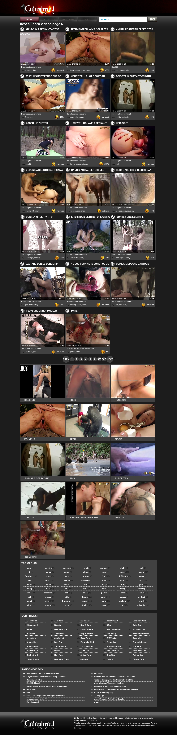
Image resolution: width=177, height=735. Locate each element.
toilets (84, 305)
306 (99, 359)
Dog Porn (57, 642)
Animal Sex (31, 642)
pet (68, 593)
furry (124, 584)
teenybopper (75, 70)
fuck (87, 605)
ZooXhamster (85, 646)
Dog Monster (85, 633)
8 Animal (82, 659)
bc (87, 584)
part (27, 258)
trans (68, 576)
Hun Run (57, 655)
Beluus (108, 659)
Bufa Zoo (135, 625)
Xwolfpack (57, 633)
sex (78, 211)
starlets (88, 70)
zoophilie (29, 164)
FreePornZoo (85, 629)
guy (143, 584)
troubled (130, 211)
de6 (120, 305)
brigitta (118, 117)
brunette (68, 601)
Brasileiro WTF (138, 621)
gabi (26, 305)
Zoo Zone (30, 638)
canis (68, 572)
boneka (87, 576)
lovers (72, 164)
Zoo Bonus (32, 659)
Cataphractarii (37, 8)
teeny (124, 589)
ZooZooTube (111, 651)
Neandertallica (137, 651)
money (81, 117)
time (106, 580)
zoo (143, 580)
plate (78, 352)
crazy (106, 584)
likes (124, 593)
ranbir (82, 211)
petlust (143, 597)
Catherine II (31, 655)
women (105, 568)
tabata (87, 572)
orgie (31, 258)
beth (76, 258)
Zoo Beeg (109, 633)
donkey (36, 258)
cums (50, 572)
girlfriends (124, 576)
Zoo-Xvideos (58, 646)
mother (127, 70)
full (87, 589)
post (68, 605)
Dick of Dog (136, 659)
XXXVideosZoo (112, 629)
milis (87, 593)
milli (31, 597)
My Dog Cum (137, 629)
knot (31, 117)
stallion (124, 601)
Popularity (68, 19)
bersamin (50, 593)
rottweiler (29, 352)
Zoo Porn (57, 621)
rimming (143, 589)
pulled (72, 352)
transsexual (87, 580)
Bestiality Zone (60, 659)
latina (87, 597)
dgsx (34, 70)
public (79, 305)
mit (143, 568)
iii (31, 572)
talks (76, 117)
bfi (68, 589)
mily (31, 580)
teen (124, 211)
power (105, 593)
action (127, 117)
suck (105, 605)
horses (124, 597)
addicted (119, 211)
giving (81, 258)
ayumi (68, 580)
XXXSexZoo (110, 638)
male (31, 568)
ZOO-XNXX (84, 651)
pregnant (28, 70)
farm (105, 601)
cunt (117, 164)
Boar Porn (83, 638)
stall (124, 568)
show (143, 593)
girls (124, 580)
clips (31, 584)
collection (143, 605)
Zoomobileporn (138, 642)
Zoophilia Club (85, 642)
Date (87, 19)
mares (49, 597)
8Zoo (107, 625)
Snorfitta (109, 655)
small (37, 211)
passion (68, 568)
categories (49, 19)
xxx (117, 305)
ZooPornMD (110, 621)
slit (33, 211)
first (106, 576)
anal (105, 597)
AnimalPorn (84, 655)
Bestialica (109, 642)
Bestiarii (30, 633)
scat (123, 117)
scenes (73, 211)
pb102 (35, 352)
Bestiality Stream (139, 633)
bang (31, 589)
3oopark (134, 638)
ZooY (28, 629)
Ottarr (55, 651)
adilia (50, 584)
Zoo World (31, 621)
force (27, 117)
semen (50, 605)
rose (105, 572)
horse (31, 305)
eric (72, 258)
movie (83, 70)
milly (31, 605)
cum (49, 580)
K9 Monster (84, 621)
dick (50, 589)
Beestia (56, 625)
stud (143, 601)
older (122, 70)
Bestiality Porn (59, 629)
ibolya (85, 164)
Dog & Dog (84, 625)
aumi (31, 601)
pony (124, 572)
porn (117, 70)
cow (105, 589)
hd (124, 605)
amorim (50, 568)
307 (104, 359)
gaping (28, 211)
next (110, 359)
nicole (143, 576)
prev (66, 359)
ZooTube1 (57, 638)
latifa (68, 597)
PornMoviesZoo (112, 646)
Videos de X (31, 625)
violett (87, 568)
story (36, 305)
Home (29, 19)
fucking (73, 305)
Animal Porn (32, 646)
